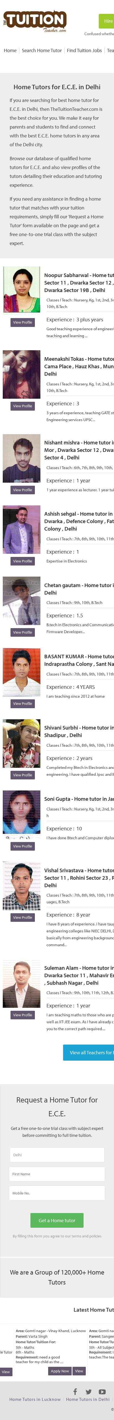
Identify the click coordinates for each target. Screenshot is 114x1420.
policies (95, 1236)
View (75, 1370)
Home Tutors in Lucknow (35, 1399)
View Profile (22, 322)
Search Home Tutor (42, 50)
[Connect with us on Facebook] (75, 1396)
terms (76, 1236)
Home (10, 50)
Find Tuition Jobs (84, 50)
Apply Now (56, 1370)
